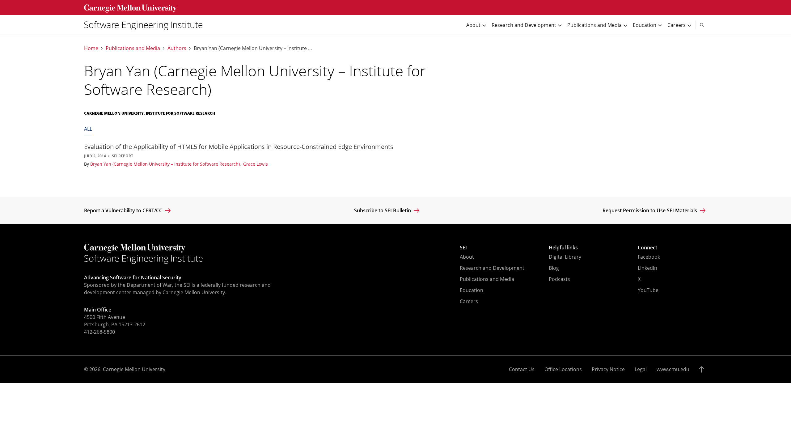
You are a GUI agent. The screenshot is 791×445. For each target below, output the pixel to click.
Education (471, 290)
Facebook (649, 256)
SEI (463, 247)
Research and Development (492, 268)
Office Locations (563, 369)
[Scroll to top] (703, 369)
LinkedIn (647, 268)
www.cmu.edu (673, 369)
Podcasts (559, 279)
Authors (176, 48)
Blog (554, 268)
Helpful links (563, 247)
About (467, 256)
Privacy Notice (608, 369)
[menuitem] (146, 25)
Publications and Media (133, 48)
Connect (647, 247)
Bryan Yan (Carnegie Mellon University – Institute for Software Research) (165, 164)
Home (91, 48)
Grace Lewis (255, 164)
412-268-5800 (99, 331)
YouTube (648, 290)
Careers (469, 301)
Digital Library (565, 256)
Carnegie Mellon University (134, 369)
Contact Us (522, 369)
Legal (641, 369)
